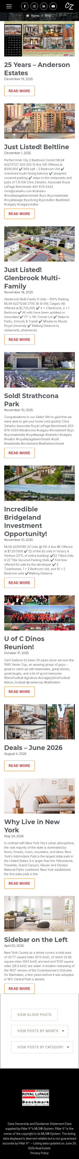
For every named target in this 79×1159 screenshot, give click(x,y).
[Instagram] (34, 6)
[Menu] (9, 6)
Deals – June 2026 (33, 748)
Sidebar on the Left (36, 940)
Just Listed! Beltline (36, 147)
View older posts (34, 1015)
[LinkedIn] (43, 6)
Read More (19, 91)
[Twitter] (53, 6)
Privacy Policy (40, 1153)
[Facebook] (24, 6)
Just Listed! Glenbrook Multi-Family (32, 278)
